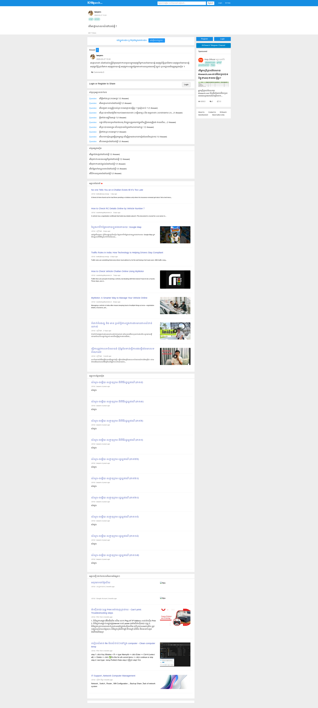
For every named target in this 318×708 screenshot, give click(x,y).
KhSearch (223, 112)
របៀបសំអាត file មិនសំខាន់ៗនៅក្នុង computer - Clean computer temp (123, 645)
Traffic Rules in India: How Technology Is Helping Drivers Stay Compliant (127, 253)
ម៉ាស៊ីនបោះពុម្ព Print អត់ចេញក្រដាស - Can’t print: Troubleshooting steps (116, 611)
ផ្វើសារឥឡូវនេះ (157, 40)
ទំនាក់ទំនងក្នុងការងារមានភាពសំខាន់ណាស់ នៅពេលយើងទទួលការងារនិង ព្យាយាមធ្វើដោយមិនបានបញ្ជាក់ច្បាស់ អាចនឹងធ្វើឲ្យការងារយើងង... (121, 335)
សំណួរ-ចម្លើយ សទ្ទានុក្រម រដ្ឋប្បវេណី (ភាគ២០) (115, 498)
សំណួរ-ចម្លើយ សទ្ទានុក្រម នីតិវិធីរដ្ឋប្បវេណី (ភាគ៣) (117, 402)
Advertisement (203, 115)
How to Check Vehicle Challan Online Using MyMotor (117, 271)
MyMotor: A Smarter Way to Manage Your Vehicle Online (119, 298)
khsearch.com (210, 62)
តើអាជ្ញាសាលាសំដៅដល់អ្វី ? (102, 26)
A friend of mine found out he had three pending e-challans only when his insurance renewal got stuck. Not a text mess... (131, 197)
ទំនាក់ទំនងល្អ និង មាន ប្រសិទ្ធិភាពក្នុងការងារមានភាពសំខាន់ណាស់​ (121, 325)
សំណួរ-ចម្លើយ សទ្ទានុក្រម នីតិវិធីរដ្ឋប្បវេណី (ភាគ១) (117, 440)
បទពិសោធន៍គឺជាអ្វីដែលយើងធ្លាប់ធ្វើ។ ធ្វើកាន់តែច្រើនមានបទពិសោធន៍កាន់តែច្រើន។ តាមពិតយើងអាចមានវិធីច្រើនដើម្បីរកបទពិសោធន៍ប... (122, 361)
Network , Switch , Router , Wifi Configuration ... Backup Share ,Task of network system (123, 685)
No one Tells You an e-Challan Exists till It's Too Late (117, 190)
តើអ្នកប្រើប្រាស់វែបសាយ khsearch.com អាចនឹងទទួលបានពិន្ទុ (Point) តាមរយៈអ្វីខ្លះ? (213, 74)
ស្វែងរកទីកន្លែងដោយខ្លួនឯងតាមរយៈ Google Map (116, 227)
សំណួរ (94, 390)
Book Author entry (218, 115)
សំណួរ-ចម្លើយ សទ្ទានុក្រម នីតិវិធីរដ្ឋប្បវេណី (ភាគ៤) (117, 382)
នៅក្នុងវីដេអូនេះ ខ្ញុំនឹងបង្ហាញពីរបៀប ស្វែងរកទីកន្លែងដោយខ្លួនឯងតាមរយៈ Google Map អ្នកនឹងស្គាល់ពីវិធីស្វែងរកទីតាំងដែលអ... (123, 236)
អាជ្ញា (91, 19)
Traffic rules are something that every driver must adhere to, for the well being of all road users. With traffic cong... (129, 260)
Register (204, 39)
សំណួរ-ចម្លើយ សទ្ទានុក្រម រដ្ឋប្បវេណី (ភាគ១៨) (115, 536)
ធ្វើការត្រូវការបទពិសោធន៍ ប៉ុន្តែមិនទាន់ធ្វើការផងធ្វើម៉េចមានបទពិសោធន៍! (122, 350)
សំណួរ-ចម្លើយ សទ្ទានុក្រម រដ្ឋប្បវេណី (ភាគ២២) (115, 459)
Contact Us (212, 112)
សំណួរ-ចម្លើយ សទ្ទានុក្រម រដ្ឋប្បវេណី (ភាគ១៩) (115, 517)
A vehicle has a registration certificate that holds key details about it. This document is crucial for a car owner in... (128, 216)
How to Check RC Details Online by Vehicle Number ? (117, 209)
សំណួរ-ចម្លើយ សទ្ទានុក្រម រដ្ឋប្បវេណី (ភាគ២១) (115, 479)
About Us (201, 112)
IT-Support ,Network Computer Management (113, 676)
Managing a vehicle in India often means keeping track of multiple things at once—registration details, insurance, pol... (122, 306)
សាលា (97, 19)
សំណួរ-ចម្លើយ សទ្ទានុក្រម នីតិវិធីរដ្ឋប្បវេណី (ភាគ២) (117, 421)
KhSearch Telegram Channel (213, 45)
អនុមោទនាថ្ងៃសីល (100, 583)
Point (213, 65)
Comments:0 (99, 72)
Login (220, 3)
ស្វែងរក (210, 3)
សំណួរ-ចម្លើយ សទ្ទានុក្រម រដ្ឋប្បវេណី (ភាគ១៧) (115, 555)
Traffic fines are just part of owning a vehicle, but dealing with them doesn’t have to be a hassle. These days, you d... (123, 280)
